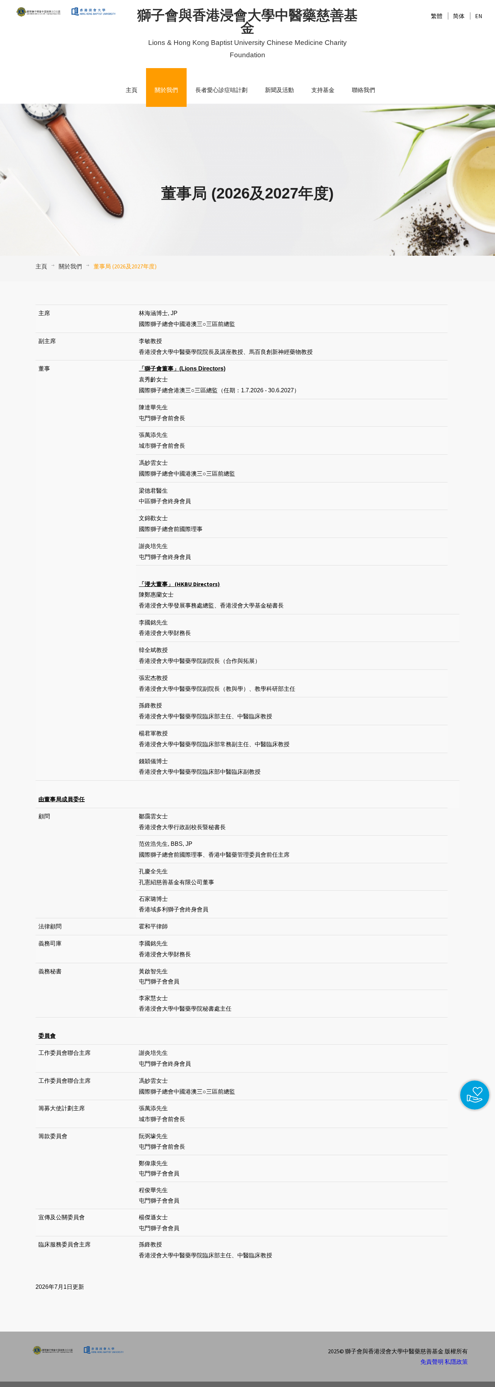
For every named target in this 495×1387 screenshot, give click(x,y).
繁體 (436, 16)
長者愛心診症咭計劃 (221, 90)
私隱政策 (456, 1361)
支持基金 (322, 90)
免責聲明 (432, 1361)
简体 (459, 16)
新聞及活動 (279, 90)
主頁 (131, 90)
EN (478, 16)
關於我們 (166, 90)
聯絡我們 (363, 90)
